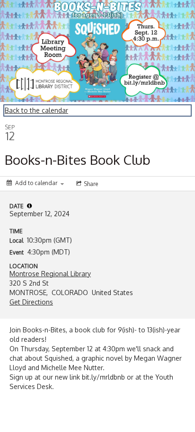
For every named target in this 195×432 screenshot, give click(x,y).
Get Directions (31, 302)
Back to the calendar (36, 110)
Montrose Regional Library (50, 274)
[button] (29, 206)
